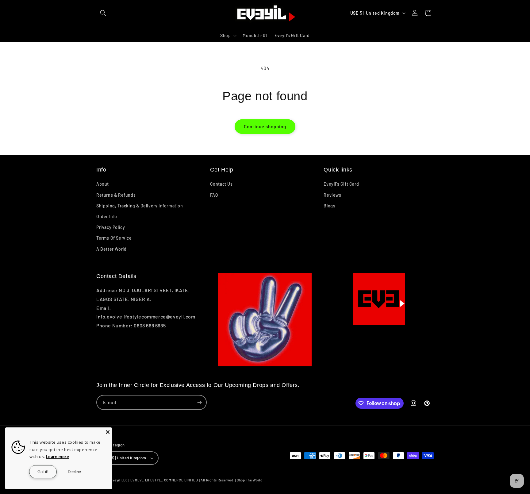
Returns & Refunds (116, 195)
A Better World (111, 249)
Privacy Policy (110, 227)
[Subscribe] (199, 402)
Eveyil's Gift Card (341, 184)
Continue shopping (265, 126)
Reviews (332, 195)
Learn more (57, 456)
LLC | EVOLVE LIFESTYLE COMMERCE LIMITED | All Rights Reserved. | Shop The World (192, 480)
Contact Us (221, 184)
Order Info (106, 216)
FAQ (214, 195)
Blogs (329, 205)
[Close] (108, 432)
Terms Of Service (114, 238)
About (102, 184)
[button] (103, 13)
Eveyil (115, 480)
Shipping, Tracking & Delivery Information (139, 205)
